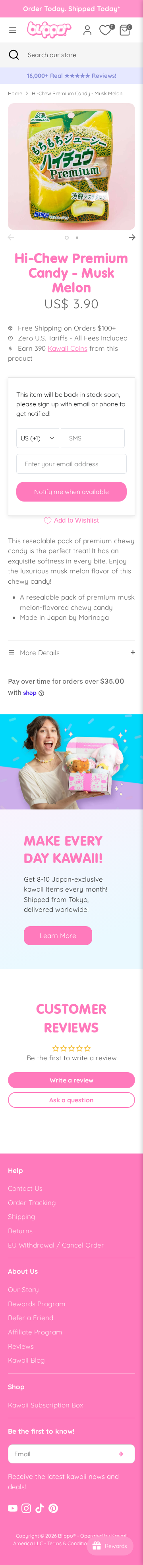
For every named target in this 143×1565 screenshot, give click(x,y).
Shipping (21, 1216)
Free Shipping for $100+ (76, 75)
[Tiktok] (39, 1508)
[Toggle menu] (11, 30)
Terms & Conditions (69, 1543)
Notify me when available (71, 492)
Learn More (58, 935)
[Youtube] (12, 1508)
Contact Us (25, 1188)
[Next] (132, 237)
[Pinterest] (53, 1508)
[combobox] (62, 54)
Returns (20, 1231)
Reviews (21, 1346)
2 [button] (77, 237)
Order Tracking (32, 1202)
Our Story (23, 1289)
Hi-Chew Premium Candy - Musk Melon (77, 93)
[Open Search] (14, 54)
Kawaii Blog (26, 1360)
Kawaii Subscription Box (45, 1405)
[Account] (87, 27)
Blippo (65, 1535)
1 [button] (67, 238)
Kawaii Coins (67, 348)
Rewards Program (37, 1304)
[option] (75, 75)
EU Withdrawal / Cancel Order (56, 1245)
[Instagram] (26, 1508)
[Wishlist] (105, 30)
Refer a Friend (30, 1317)
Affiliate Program (35, 1332)
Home (15, 93)
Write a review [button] (71, 1080)
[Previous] (10, 237)
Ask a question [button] (71, 1100)
